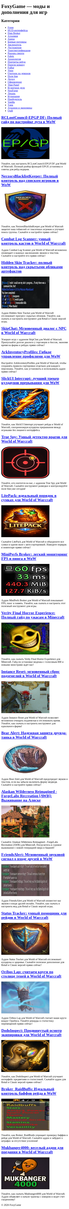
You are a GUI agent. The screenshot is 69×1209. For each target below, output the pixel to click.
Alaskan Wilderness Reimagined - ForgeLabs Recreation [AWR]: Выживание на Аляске (29, 795)
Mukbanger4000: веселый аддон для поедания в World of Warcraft (32, 1150)
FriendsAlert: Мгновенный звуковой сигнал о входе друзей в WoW (33, 856)
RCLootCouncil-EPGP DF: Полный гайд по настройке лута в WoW (31, 119)
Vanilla (11, 102)
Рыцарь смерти (16, 53)
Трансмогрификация (19, 50)
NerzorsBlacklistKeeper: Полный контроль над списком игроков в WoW (30, 180)
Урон (10, 70)
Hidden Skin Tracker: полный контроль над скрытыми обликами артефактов (32, 266)
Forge (11, 27)
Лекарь (11, 93)
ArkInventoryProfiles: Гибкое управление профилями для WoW (30, 354)
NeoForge (13, 90)
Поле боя (13, 76)
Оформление (15, 82)
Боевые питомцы (17, 41)
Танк (10, 105)
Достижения (14, 47)
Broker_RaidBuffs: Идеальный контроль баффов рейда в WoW (28, 1091)
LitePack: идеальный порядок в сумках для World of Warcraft (28, 497)
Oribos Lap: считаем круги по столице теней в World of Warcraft (31, 974)
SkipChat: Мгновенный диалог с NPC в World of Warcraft (33, 330)
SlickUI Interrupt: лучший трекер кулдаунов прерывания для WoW (30, 380)
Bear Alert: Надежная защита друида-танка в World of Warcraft (34, 735)
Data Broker (14, 33)
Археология (14, 59)
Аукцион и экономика (20, 107)
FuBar (11, 67)
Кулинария (14, 96)
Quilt (10, 110)
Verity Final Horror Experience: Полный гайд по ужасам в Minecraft (32, 615)
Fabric (11, 56)
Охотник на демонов (19, 73)
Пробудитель (15, 99)
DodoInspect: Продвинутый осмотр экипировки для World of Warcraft (31, 1032)
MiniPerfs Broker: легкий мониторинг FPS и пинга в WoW (34, 556)
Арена (11, 39)
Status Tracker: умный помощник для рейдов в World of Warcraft (34, 915)
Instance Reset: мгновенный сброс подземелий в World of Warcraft (30, 673)
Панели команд (16, 64)
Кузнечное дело (16, 87)
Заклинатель (14, 44)
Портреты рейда (17, 62)
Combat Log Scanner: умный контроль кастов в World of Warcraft (33, 241)
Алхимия (13, 36)
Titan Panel (13, 85)
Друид (11, 79)
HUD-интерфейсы (18, 30)
